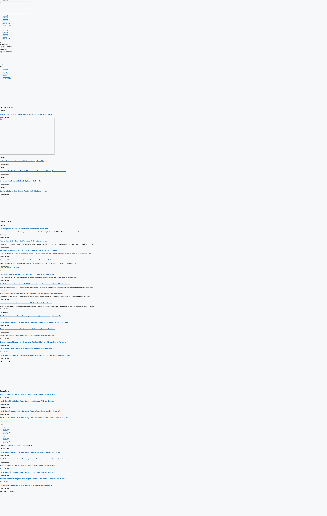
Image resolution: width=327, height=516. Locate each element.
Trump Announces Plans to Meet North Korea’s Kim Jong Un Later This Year (27, 329)
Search (2, 44)
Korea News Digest (15, 445)
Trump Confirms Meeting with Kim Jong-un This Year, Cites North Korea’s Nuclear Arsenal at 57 (34, 342)
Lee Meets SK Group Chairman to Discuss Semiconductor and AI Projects (26, 349)
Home (5, 427)
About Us (6, 429)
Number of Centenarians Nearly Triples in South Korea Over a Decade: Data (27, 260)
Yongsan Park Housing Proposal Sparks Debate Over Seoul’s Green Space (26, 114)
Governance (6, 23)
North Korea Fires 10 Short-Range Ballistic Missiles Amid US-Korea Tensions (27, 335)
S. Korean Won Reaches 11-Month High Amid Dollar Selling (21, 181)
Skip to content (4, 0)
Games (5, 22)
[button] (163, 28)
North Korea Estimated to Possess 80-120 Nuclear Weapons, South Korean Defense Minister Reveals (35, 284)
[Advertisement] (51, 92)
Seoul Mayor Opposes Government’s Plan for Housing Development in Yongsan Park (30, 250)
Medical (5, 20)
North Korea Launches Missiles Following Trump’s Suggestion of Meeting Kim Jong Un (30, 316)
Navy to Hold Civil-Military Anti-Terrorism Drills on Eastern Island (23, 241)
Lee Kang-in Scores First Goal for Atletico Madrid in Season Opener (24, 191)
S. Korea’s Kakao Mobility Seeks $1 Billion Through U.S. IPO (22, 161)
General (5, 16)
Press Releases (7, 25)
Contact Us (6, 430)
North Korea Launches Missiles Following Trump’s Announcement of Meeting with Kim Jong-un (34, 322)
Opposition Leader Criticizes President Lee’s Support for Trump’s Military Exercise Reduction (33, 171)
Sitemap (5, 433)
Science (5, 19)
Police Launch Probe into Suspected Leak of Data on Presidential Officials (26, 303)
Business (5, 17)
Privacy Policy (7, 432)
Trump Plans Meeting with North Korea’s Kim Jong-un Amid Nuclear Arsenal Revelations (31, 293)
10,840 (16, 267)
